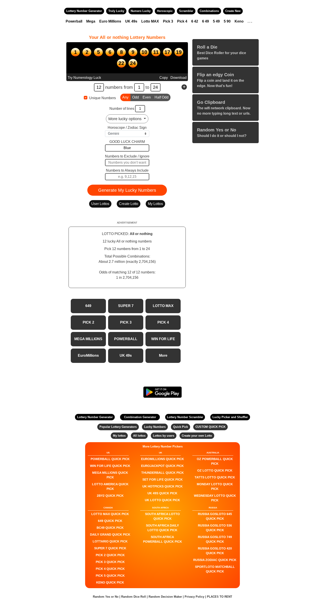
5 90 (227, 21)
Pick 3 (168, 21)
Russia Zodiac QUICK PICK (214, 560)
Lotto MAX (150, 21)
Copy (163, 78)
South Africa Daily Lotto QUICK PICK (162, 528)
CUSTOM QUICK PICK (210, 426)
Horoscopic (165, 11)
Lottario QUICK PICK (110, 541)
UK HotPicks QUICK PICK (162, 486)
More (163, 355)
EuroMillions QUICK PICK (162, 459)
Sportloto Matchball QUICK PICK (215, 569)
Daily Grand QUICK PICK (110, 534)
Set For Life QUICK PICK (162, 479)
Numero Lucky (141, 11)
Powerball (74, 21)
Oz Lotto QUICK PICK (214, 470)
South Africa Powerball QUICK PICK (162, 539)
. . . (250, 21)
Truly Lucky (116, 11)
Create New (233, 11)
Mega (90, 21)
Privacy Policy (194, 596)
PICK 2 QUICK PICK (110, 555)
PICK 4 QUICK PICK (110, 568)
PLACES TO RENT (219, 596)
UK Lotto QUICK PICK (162, 500)
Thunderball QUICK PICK (162, 472)
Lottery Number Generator (84, 11)
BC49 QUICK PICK (110, 527)
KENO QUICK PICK (110, 582)
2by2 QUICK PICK (110, 495)
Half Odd (161, 97)
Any (125, 97)
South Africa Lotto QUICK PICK (162, 516)
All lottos (139, 435)
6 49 (205, 21)
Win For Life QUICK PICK (110, 466)
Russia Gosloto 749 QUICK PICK (215, 539)
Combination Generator (140, 417)
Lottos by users (163, 435)
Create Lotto (128, 204)
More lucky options (125, 119)
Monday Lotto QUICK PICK (215, 486)
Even (147, 97)
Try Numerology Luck (84, 78)
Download (178, 78)
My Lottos (155, 204)
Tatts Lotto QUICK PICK (215, 477)
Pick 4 (182, 21)
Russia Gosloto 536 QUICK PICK (215, 528)
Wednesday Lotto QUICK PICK (215, 498)
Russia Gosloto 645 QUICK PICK (215, 516)
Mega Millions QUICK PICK (110, 475)
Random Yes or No (106, 596)
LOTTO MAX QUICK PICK (110, 514)
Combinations (209, 11)
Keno (239, 21)
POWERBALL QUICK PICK (110, 459)
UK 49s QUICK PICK (162, 493)
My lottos (119, 435)
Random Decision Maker (165, 596)
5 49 (216, 21)
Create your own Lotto (197, 435)
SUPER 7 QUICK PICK (110, 548)
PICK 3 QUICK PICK (110, 562)
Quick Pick (180, 426)
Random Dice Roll (134, 596)
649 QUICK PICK (110, 521)
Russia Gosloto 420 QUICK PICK (215, 551)
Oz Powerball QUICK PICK (215, 461)
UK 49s (131, 21)
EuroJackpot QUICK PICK (162, 466)
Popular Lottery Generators (118, 426)
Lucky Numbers (155, 426)
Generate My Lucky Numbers (127, 190)
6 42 (194, 21)
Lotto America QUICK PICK (110, 486)
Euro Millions (110, 21)
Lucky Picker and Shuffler (230, 417)
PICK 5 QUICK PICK (110, 575)
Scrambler (186, 11)
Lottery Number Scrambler (185, 417)
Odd (135, 97)
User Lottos (100, 204)
